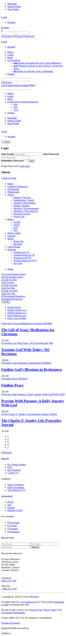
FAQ (9, 467)
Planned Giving (15, 510)
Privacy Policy (50, 610)
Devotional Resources (12, 299)
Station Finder (14, 6)
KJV (16, 227)
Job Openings (14, 470)
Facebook (14, 522)
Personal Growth (22, 214)
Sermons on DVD (22, 257)
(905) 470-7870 (8, 581)
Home (10, 183)
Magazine (12, 3)
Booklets (18, 244)
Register (11, 22)
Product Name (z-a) (16, 313)
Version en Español (10, 623)
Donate (10, 507)
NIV (16, 230)
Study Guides (14, 233)
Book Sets (18, 241)
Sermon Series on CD (24, 255)
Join (15, 104)
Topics (10, 194)
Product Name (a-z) (16, 310)
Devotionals (13, 189)
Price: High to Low (16, 315)
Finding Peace (12, 385)
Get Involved (6, 496)
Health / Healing (21, 205)
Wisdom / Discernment (25, 203)
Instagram (14, 531)
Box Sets (18, 263)
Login (4, 17)
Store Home (13, 9)
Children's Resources (17, 186)
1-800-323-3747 (9, 589)
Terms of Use (35, 610)
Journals (11, 236)
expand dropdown (29, 101)
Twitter (13, 525)
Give (16, 110)
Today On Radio (15, 484)
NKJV (17, 225)
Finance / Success (22, 197)
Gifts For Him (8, 288)
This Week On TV (16, 490)
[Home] (17, 36)
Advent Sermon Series (12, 277)
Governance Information (13, 612)
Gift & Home (13, 246)
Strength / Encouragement (26, 208)
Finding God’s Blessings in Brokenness (31, 369)
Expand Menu (28, 85)
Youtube (14, 528)
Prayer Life (19, 216)
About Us (5, 458)
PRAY (10, 502)
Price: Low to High (16, 318)
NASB (17, 222)
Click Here (24, 166)
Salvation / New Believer (26, 211)
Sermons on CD (21, 252)
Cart (3, 85)
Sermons (11, 249)
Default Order (14, 307)
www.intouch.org (28, 602)
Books (10, 238)
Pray (16, 107)
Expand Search (13, 85)
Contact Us (12, 472)
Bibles (10, 219)
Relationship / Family (24, 200)
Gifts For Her (7, 282)
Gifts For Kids (8, 293)
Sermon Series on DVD (25, 260)
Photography (13, 192)
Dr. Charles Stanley (16, 464)
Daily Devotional (15, 487)
